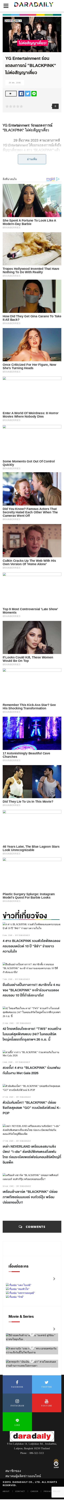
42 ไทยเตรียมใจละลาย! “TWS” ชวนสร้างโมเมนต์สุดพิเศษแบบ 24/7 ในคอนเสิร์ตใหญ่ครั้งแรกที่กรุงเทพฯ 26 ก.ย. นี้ (32, 1034)
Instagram (17, 1406)
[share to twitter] (28, 93)
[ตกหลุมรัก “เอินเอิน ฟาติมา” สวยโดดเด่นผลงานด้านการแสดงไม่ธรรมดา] (32, 1360)
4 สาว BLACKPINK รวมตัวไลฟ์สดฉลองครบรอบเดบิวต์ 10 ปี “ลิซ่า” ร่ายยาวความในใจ (31, 946)
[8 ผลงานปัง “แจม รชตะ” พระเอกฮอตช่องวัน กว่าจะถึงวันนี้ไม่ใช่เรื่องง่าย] (32, 1347)
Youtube (46, 1406)
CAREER (34, 1491)
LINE (17, 1425)
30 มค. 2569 (8, 1186)
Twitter (46, 1387)
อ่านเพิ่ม (32, 159)
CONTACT (20, 1491)
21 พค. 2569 (8, 1023)
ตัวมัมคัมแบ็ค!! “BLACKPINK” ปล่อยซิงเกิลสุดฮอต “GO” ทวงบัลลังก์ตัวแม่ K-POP (32, 1108)
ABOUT (6, 1491)
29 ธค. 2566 (15, 83)
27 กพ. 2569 (8, 1097)
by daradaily (22, 935)
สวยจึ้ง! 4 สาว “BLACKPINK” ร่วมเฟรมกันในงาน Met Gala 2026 (31, 1070)
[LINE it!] (34, 93)
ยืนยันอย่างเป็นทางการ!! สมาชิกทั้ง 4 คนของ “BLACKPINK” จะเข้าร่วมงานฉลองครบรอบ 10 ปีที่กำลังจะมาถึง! (31, 990)
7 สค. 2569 (7, 979)
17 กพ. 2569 (8, 1141)
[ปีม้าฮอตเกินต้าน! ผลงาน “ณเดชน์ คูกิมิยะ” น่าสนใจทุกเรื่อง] (32, 1333)
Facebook (17, 1387)
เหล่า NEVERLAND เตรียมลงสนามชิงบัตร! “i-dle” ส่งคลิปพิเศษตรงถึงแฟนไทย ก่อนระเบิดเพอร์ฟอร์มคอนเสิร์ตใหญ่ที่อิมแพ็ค (32, 1154)
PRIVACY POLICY (52, 1491)
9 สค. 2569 (7, 935)
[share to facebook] (21, 93)
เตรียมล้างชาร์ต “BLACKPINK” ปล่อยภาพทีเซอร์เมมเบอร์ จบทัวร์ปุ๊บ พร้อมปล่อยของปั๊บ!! (30, 1197)
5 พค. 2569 (7, 1062)
